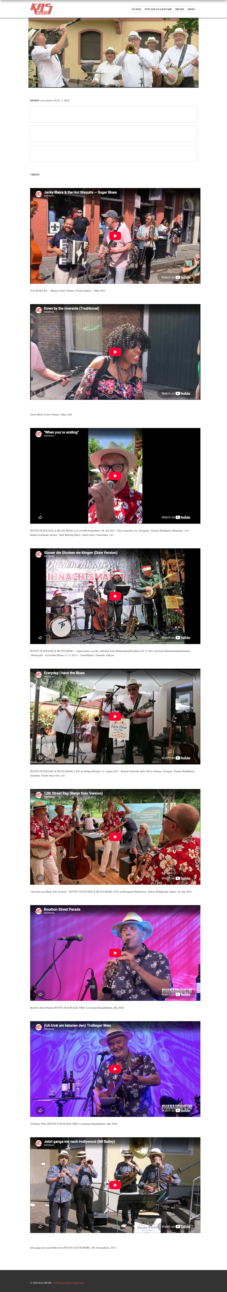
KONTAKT (191, 9)
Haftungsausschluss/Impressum (68, 1282)
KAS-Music (136, 9)
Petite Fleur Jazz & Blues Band (158, 9)
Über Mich (179, 9)
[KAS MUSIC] (41, 13)
